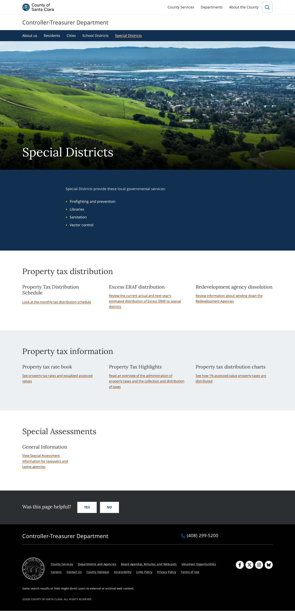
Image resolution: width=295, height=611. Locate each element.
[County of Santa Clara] (38, 7)
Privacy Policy (166, 572)
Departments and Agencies (97, 564)
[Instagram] (259, 565)
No (109, 507)
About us (29, 35)
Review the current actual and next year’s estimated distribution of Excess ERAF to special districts (145, 301)
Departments (212, 7)
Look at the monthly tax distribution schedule (56, 302)
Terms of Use (190, 572)
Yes (87, 507)
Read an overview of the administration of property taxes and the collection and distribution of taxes (146, 381)
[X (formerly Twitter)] (249, 565)
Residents (52, 35)
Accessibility (122, 572)
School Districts (95, 35)
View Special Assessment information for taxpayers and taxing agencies (45, 461)
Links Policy (144, 572)
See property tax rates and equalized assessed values (57, 378)
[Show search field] (267, 7)
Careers (56, 572)
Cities (71, 35)
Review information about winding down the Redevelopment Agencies (229, 298)
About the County (243, 7)
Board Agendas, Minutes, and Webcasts (149, 564)
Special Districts (128, 35)
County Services (181, 7)
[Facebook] (240, 565)
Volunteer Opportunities (199, 564)
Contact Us (74, 572)
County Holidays (97, 572)
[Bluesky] (269, 565)
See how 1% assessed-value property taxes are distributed (231, 378)
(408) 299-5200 (202, 535)
